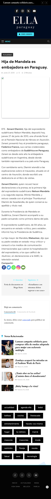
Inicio (14, 483)
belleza (7, 415)
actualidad (9, 407)
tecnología (32, 456)
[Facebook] (4, 267)
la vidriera (21, 432)
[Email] (23, 267)
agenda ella (26, 407)
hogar (7, 432)
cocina (20, 415)
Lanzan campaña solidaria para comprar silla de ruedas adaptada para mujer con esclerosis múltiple (21, 3)
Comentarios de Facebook (26, 312)
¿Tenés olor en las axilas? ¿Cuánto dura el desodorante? (30, 375)
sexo (18, 456)
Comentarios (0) (9, 312)
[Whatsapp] (13, 267)
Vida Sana (15, 487)
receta (35, 448)
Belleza (26, 487)
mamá (35, 432)
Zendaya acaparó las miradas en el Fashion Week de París (31, 362)
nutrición (8, 448)
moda (37, 440)
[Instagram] (18, 267)
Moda (36, 483)
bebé (40, 407)
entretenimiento (11, 423)
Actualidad (7, 55)
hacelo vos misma (34, 423)
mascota (8, 440)
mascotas (23, 440)
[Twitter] (9, 267)
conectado (26, 319)
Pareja (22, 448)
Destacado (35, 415)
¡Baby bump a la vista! (26, 386)
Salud (6, 456)
